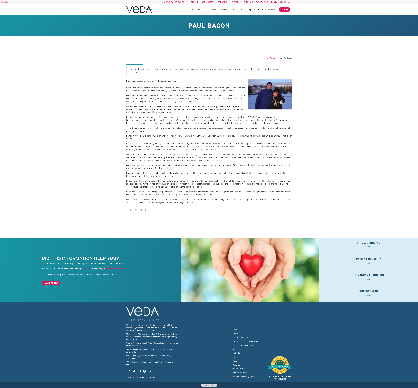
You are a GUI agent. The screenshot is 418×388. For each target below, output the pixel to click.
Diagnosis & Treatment (218, 9)
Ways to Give (262, 2)
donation (87, 268)
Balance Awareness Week (174, 2)
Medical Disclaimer (240, 373)
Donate (284, 9)
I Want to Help (51, 283)
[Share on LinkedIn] (146, 210)
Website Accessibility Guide (243, 377)
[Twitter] (134, 372)
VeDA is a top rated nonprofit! (280, 377)
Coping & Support (252, 9)
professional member (115, 268)
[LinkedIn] (150, 372)
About (235, 330)
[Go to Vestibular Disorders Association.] (268, 58)
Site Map (236, 357)
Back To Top (209, 385)
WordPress (158, 362)
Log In (274, 2)
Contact (236, 334)
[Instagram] (139, 372)
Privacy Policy (238, 369)
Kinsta (128, 365)
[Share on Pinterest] (141, 210)
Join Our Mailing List (241, 337)
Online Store (237, 365)
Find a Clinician (236, 9)
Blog (234, 349)
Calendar (248, 2)
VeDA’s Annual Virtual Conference (246, 341)
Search (283, 2)
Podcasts (236, 353)
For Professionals (269, 9)
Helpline (194, 2)
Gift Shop (236, 2)
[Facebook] (129, 372)
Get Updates (207, 2)
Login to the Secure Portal (243, 345)
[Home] (139, 9)
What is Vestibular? (199, 9)
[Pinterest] (144, 372)
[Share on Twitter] (135, 210)
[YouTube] (155, 372)
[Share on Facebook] (130, 210)
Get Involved (222, 2)
